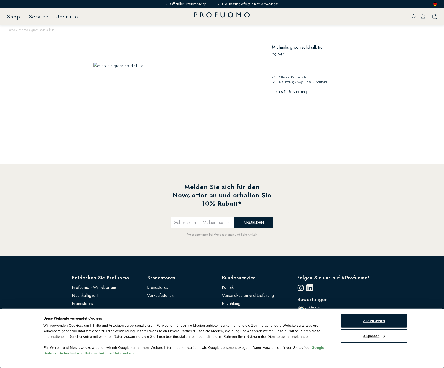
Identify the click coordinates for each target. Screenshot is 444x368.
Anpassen (371, 336)
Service (39, 16)
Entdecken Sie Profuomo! (101, 277)
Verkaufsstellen (160, 296)
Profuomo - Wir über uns (94, 287)
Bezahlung (231, 304)
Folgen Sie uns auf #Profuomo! (333, 277)
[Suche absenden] (414, 16)
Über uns (67, 16)
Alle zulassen (374, 321)
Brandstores (82, 304)
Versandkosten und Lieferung (248, 296)
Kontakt (228, 287)
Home (11, 29)
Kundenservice (239, 277)
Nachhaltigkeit (85, 296)
